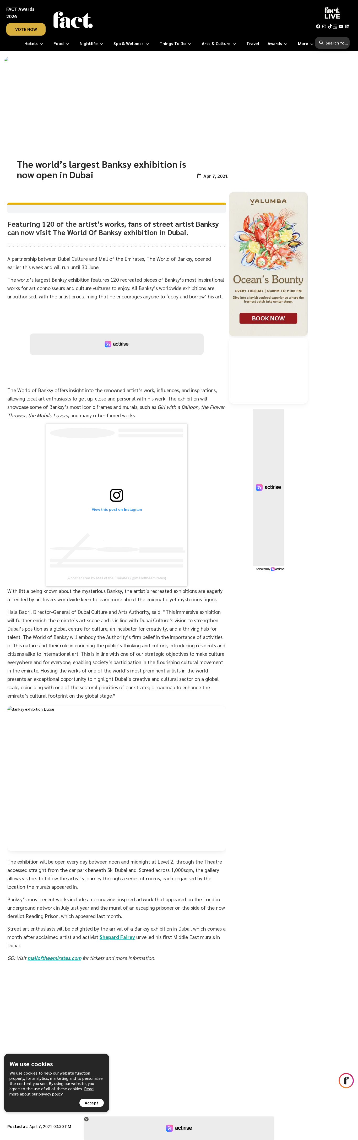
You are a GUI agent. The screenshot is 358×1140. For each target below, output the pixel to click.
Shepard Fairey (117, 936)
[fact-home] (73, 20)
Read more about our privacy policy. (51, 1091)
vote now (26, 29)
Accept (92, 1102)
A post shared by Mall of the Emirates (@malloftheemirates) (116, 578)
